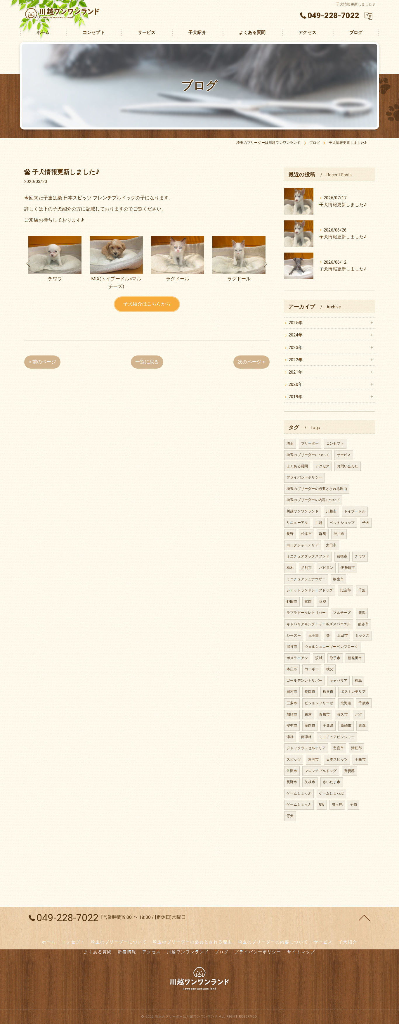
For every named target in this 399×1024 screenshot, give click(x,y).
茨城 (318, 658)
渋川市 (339, 534)
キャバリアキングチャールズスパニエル (319, 624)
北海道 (346, 703)
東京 (308, 714)
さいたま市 (332, 782)
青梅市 (324, 714)
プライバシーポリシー (304, 477)
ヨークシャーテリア (303, 545)
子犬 (365, 523)
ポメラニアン (297, 658)
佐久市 (342, 714)
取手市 (335, 658)
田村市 (292, 692)
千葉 (361, 590)
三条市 (292, 703)
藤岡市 (310, 725)
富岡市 (313, 759)
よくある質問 (297, 466)
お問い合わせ (347, 466)
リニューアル (297, 523)
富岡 (308, 602)
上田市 (342, 635)
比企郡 (345, 590)
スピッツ (294, 759)
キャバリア (338, 680)
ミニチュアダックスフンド (308, 556)
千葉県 (328, 725)
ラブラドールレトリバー (306, 613)
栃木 (290, 568)
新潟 (361, 613)
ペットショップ (342, 523)
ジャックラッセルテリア (306, 748)
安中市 (292, 725)
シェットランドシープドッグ (310, 590)
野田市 (292, 602)
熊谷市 (363, 624)
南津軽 (306, 737)
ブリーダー (310, 443)
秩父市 (328, 692)
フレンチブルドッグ (321, 771)
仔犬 (290, 816)
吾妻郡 (349, 771)
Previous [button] (28, 263)
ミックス (362, 635)
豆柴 (322, 602)
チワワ (360, 556)
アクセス (322, 466)
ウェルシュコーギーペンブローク (331, 647)
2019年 (296, 396)
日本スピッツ (337, 759)
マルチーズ (342, 613)
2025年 (296, 322)
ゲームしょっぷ (299, 793)
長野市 (292, 782)
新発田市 (355, 658)
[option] (55, 263)
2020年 (296, 384)
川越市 (331, 511)
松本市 (306, 534)
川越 (318, 523)
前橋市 (342, 556)
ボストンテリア (353, 692)
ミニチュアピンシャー (337, 737)
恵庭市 (338, 748)
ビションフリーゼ (319, 703)
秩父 (329, 669)
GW (322, 804)
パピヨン (326, 568)
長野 (290, 534)
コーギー (312, 669)
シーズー (294, 635)
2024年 (296, 335)
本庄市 (292, 669)
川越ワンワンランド (303, 511)
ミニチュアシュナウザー (306, 579)
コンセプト (335, 443)
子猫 (353, 804)
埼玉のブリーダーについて (308, 455)
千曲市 (360, 759)
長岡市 (310, 692)
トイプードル (354, 511)
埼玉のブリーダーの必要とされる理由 (317, 489)
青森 (362, 725)
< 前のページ (42, 362)
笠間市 (292, 771)
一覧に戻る (147, 362)
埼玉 (290, 443)
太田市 (331, 545)
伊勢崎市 (348, 568)
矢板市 (310, 782)
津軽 (290, 737)
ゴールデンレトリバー (304, 680)
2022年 (296, 360)
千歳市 (363, 703)
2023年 (296, 347)
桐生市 (338, 579)
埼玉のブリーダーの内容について (313, 500)
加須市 (292, 714)
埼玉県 (337, 804)
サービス (344, 455)
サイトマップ (301, 951)
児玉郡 (313, 635)
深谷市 (292, 647)
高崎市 (346, 725)
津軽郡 (356, 748)
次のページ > (251, 362)
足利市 (306, 568)
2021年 (296, 372)
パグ (358, 714)
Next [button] (265, 263)
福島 (358, 680)
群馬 (322, 534)
